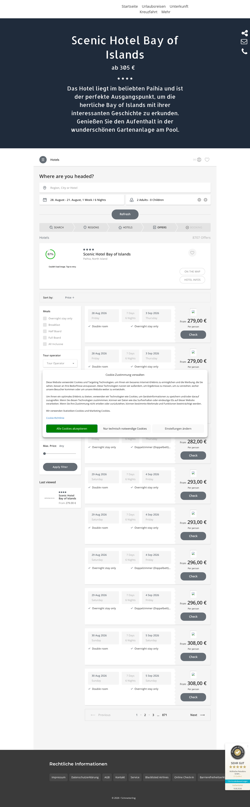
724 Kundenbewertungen (237, 781)
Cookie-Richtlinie (55, 418)
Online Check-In (184, 777)
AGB (107, 777)
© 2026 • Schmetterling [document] (124, 797)
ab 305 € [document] (123, 67)
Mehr (165, 12)
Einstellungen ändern (178, 428)
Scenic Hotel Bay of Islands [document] (125, 47)
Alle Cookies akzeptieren (72, 428)
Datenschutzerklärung (85, 777)
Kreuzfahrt (148, 12)
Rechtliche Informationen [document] (78, 764)
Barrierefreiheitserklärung (216, 777)
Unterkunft (179, 7)
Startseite (130, 7)
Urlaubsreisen (154, 7)
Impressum (59, 777)
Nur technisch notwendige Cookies (125, 428)
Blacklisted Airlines (157, 777)
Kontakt (120, 777)
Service (135, 777)
